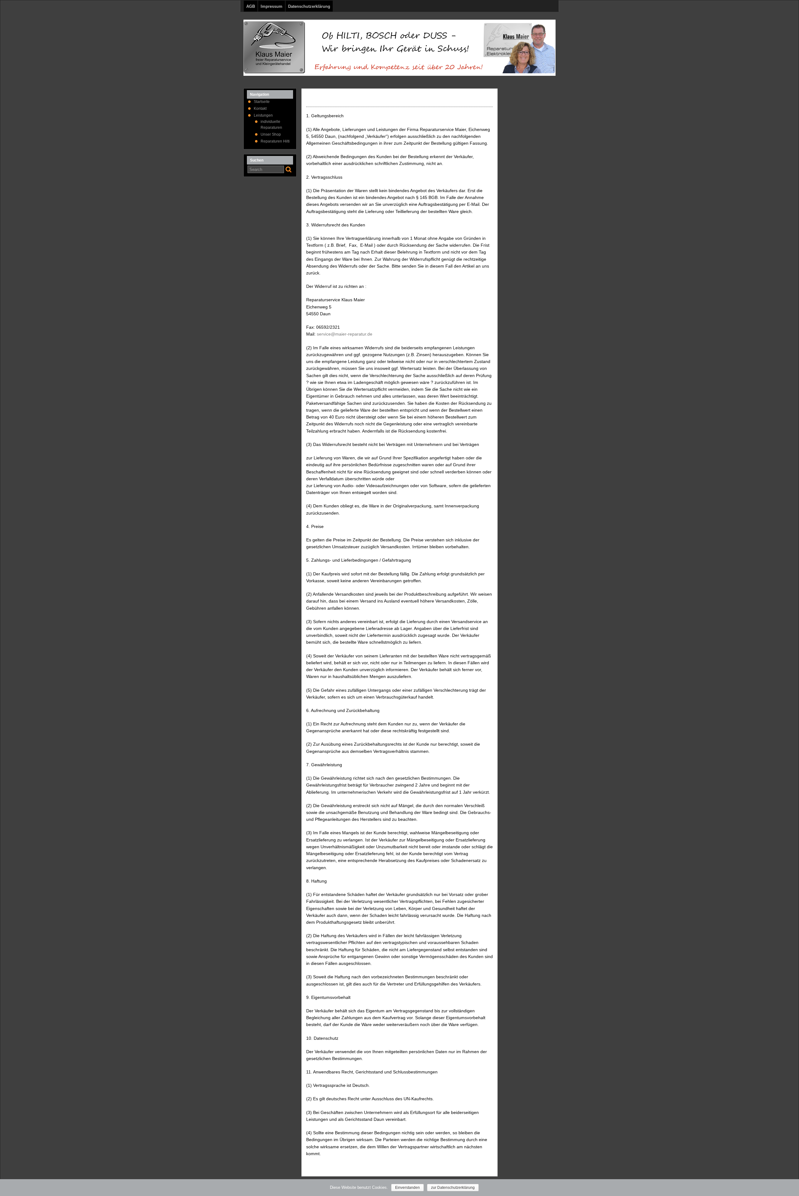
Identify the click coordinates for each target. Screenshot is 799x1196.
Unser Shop (271, 134)
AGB (250, 6)
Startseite (262, 101)
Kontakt (260, 108)
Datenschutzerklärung (309, 6)
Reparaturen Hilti (275, 141)
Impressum (271, 6)
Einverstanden (407, 1187)
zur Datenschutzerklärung (453, 1187)
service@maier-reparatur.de (344, 334)
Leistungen (263, 115)
